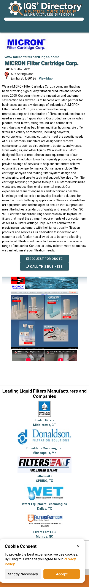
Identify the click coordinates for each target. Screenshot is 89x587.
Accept (62, 574)
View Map (45, 78)
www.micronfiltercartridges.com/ (32, 57)
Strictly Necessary (23, 574)
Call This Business (46, 266)
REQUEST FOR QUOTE (46, 259)
